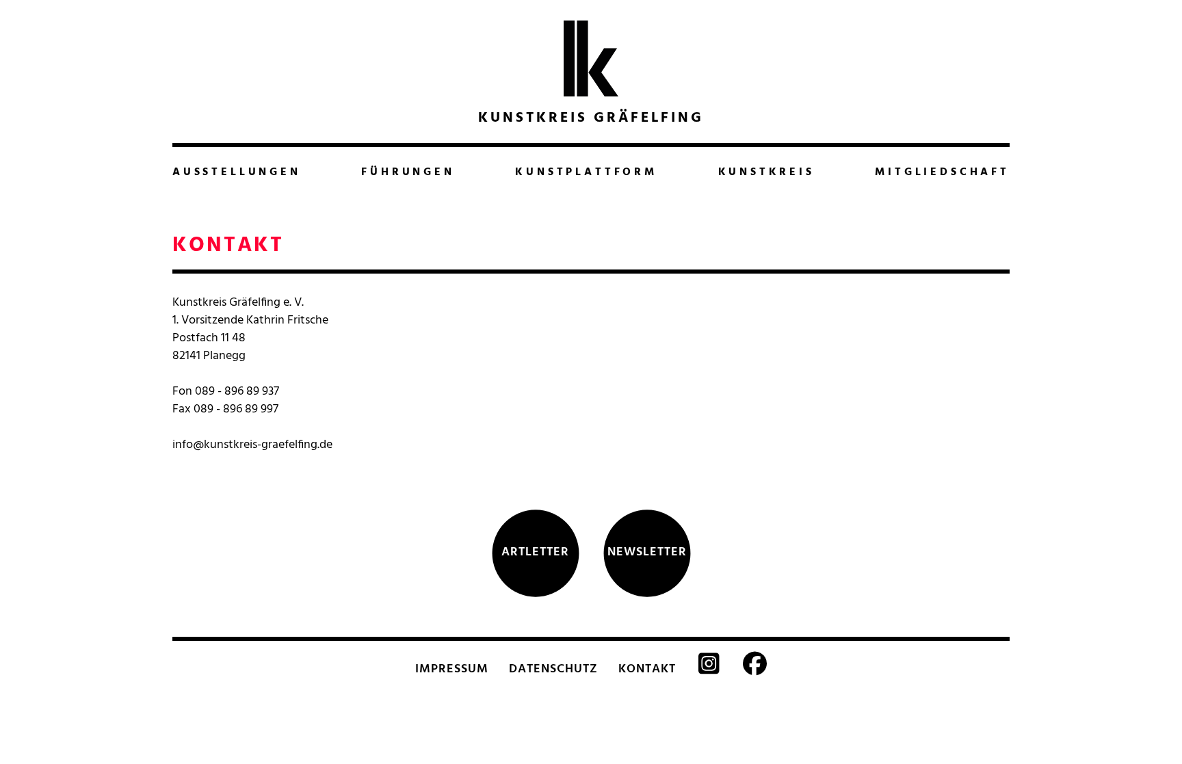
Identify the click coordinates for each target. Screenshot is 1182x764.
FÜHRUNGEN (407, 172)
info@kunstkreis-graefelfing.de (252, 445)
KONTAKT (647, 669)
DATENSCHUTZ (553, 669)
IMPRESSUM (451, 669)
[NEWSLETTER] (647, 595)
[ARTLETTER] (535, 595)
